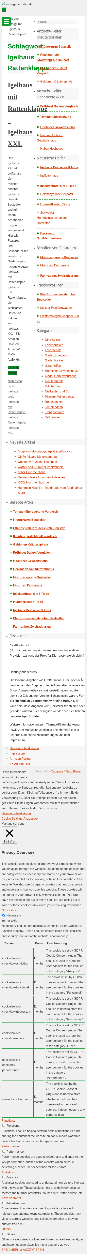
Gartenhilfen (53, 365)
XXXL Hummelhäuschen (34, 482)
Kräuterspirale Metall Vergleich (35, 536)
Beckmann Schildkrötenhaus (33, 569)
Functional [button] (8, 1120)
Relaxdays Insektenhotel (56, 194)
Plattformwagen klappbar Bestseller (38, 618)
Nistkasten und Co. (57, 391)
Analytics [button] (8, 1172)
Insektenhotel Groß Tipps (58, 186)
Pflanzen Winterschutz (60, 396)
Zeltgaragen (52, 417)
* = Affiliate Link (20, 763)
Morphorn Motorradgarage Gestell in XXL (45, 451)
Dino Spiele (52, 339)
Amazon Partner (20, 758)
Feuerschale (53, 350)
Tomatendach (54, 407)
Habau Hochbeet (51, 148)
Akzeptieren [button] (31, 818)
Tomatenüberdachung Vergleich (35, 511)
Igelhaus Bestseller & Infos (59, 167)
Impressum (17, 753)
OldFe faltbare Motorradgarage (38, 456)
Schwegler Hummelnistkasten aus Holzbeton (52, 218)
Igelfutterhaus (49, 175)
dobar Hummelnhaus (32, 472)
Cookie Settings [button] (12, 818)
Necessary (13, 915)
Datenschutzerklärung (24, 748)
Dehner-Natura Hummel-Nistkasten (41, 477)
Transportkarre (54, 412)
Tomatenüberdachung (55, 116)
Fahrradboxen (54, 345)
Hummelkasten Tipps (55, 204)
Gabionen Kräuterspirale (56, 81)
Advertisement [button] (11, 1198)
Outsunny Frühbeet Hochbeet (37, 461)
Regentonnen (54, 401)
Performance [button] (10, 1146)
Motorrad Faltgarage (54, 265)
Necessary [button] (9, 910)
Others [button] (6, 1229)
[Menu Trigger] (6, 21)
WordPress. (73, 771)
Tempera (57, 771)
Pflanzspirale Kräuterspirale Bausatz (39, 528)
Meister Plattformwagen (56, 307)
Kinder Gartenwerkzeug (60, 376)
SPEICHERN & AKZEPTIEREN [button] (23, 1249)
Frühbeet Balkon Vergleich (59, 106)
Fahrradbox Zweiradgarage (59, 275)
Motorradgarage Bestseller (59, 257)
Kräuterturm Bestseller (56, 46)
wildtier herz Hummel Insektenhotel (41, 467)
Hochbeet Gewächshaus (57, 127)
